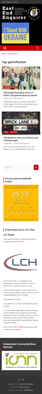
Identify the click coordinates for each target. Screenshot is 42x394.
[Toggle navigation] (5, 48)
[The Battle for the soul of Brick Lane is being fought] (21, 123)
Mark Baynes (19, 98)
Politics (13, 132)
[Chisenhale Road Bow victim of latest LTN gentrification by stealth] (21, 78)
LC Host (20, 327)
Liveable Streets (11, 87)
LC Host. (20, 242)
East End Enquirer (26, 384)
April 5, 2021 (8, 98)
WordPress (28, 390)
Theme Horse (24, 387)
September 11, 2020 (11, 143)
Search (36, 167)
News (6, 132)
